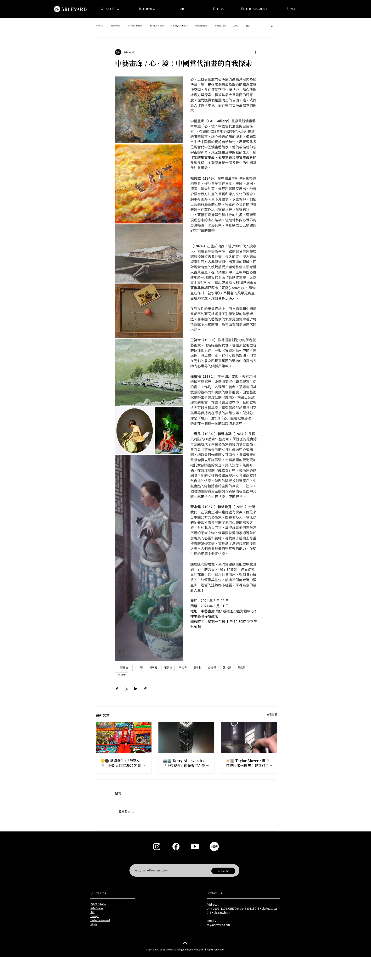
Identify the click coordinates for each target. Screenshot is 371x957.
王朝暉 (168, 667)
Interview (115, 25)
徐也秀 (121, 675)
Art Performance (135, 25)
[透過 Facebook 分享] (117, 688)
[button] (272, 25)
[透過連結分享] (145, 688)
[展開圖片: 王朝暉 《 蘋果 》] (149, 311)
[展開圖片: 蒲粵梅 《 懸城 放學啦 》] (149, 183)
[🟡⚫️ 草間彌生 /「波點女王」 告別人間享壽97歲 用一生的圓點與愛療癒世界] (124, 737)
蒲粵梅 (197, 667)
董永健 (241, 667)
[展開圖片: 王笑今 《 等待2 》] (149, 558)
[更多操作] (255, 52)
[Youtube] (195, 846)
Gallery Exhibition (179, 25)
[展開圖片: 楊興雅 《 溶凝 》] (149, 109)
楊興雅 (153, 667)
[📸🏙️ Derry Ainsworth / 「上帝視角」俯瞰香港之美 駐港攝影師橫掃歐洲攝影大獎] (186, 737)
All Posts (99, 25)
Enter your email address (150, 861)
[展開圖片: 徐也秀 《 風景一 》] (149, 372)
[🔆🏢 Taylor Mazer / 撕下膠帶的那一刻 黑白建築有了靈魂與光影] (249, 737)
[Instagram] (157, 846)
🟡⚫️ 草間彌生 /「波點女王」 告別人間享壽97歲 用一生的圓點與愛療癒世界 (122, 763)
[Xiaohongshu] (214, 846)
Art (92, 912)
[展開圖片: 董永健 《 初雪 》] (149, 253)
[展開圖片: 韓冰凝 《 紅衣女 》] (169, 430)
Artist (235, 25)
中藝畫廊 (122, 667)
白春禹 (212, 667)
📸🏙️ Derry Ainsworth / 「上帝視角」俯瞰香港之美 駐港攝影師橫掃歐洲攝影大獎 (186, 763)
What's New (220, 25)
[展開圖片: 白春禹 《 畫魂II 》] (134, 430)
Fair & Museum (157, 25)
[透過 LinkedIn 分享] (136, 688)
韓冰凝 (227, 667)
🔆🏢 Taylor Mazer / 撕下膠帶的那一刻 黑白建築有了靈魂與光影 (249, 763)
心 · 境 (139, 667)
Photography (201, 25)
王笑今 (183, 667)
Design (94, 916)
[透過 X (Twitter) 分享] (126, 688)
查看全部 (271, 714)
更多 (248, 25)
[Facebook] (176, 846)
